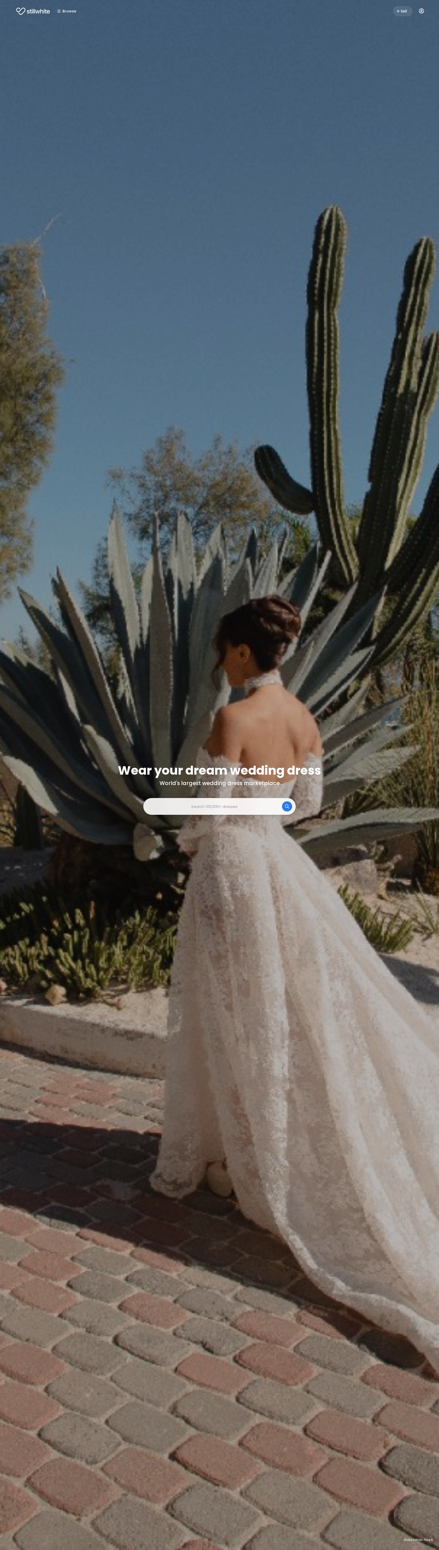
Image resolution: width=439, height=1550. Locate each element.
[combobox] (219, 806)
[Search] (287, 806)
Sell (404, 11)
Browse (69, 11)
